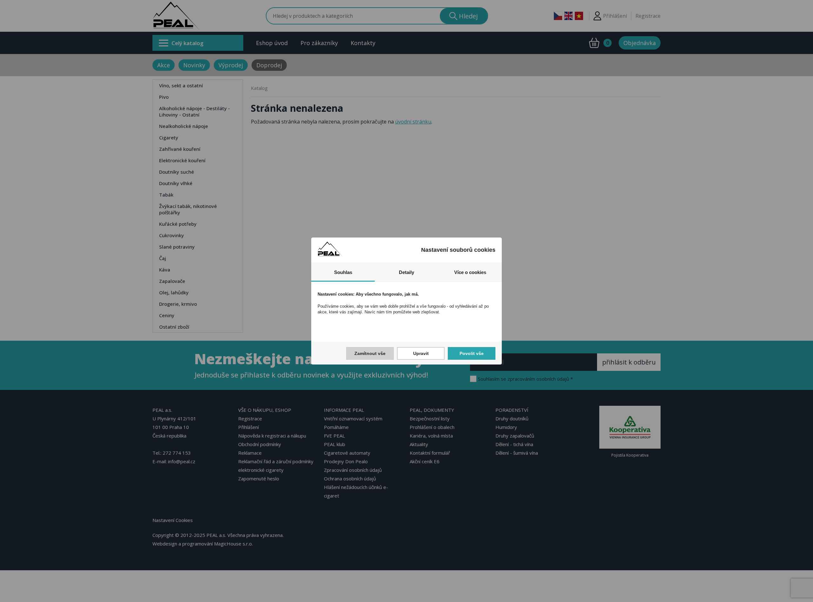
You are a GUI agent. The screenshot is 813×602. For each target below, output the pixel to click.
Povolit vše (472, 353)
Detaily (406, 272)
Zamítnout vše (370, 353)
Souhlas (343, 272)
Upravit (421, 353)
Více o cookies (470, 272)
